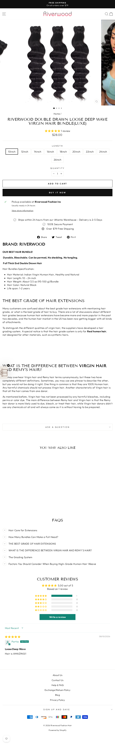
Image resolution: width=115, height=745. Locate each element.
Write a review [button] (57, 617)
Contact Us (57, 680)
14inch (37, 151)
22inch (89, 151)
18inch (63, 151)
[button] (53, 130)
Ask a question (57, 427)
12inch (24, 151)
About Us (57, 675)
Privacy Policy (57, 700)
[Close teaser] (8, 365)
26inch (57, 159)
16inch (50, 151)
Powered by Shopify (57, 730)
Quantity (57, 168)
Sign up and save (56, 709)
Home (57, 113)
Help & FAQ (57, 685)
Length (57, 146)
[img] (12, 636)
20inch (76, 151)
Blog (57, 695)
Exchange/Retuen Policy (57, 690)
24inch (103, 151)
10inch (11, 151)
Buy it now (57, 192)
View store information (22, 210)
